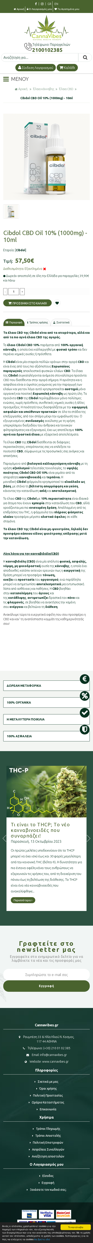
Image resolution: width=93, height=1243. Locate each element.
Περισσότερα (22, 900)
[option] (46, 157)
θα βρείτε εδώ (42, 1239)
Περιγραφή (15, 322)
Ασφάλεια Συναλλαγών (48, 1149)
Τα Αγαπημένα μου (68, 9)
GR (49, 4)
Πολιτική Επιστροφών (48, 1142)
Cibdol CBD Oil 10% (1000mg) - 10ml (46, 98)
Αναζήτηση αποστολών (48, 1156)
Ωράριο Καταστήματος (48, 1102)
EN (56, 4)
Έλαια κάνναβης (43, 89)
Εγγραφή (48, 1182)
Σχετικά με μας (48, 1081)
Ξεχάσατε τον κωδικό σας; (48, 1189)
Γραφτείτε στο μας (46, 946)
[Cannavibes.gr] (46, 39)
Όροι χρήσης (48, 1088)
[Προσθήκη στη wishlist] (57, 302)
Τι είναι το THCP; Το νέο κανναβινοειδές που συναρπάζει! (40, 830)
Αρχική (20, 9)
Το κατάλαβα (75, 1227)
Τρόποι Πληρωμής (48, 1128)
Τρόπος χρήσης (38, 322)
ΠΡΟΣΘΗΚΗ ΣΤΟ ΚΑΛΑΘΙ (30, 303)
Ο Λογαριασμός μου (40, 9)
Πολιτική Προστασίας (48, 1095)
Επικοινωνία (48, 1109)
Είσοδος (48, 1176)
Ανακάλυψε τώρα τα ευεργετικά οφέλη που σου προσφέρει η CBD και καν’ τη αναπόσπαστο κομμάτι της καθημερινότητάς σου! (44, 619)
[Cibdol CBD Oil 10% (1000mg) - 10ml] (46, 157)
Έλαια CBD (66, 89)
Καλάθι (69, 68)
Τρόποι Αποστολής (48, 1135)
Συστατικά (62, 322)
